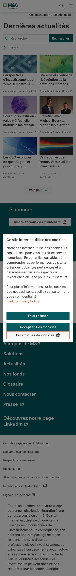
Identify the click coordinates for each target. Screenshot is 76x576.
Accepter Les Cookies (38, 327)
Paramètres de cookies (35, 335)
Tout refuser (38, 316)
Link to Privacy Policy (23, 301)
